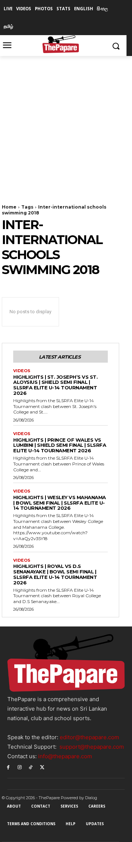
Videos (21, 370)
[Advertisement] (66, 125)
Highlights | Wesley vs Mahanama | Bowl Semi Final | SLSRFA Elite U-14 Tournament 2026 (59, 502)
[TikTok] (31, 767)
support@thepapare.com (91, 746)
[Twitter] (42, 767)
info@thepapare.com (65, 756)
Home (9, 207)
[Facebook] (8, 767)
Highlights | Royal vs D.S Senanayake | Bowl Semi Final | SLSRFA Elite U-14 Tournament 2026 (55, 574)
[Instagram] (19, 767)
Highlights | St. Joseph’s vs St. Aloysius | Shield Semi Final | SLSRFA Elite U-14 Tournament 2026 (55, 385)
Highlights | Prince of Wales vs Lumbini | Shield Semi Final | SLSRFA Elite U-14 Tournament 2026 (59, 445)
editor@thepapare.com (89, 737)
